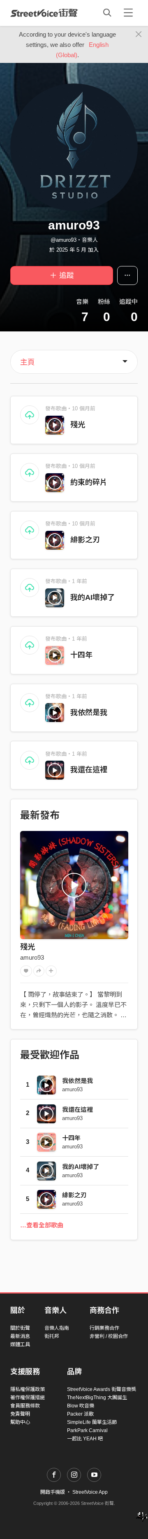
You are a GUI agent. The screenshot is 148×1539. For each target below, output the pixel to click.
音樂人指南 (56, 1328)
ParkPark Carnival (87, 1430)
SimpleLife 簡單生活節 (92, 1422)
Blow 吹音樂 (80, 1406)
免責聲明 (20, 1414)
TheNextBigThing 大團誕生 (97, 1397)
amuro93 (32, 957)
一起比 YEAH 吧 (85, 1439)
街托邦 (51, 1336)
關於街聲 (20, 1328)
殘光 (77, 425)
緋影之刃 (85, 540)
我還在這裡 (88, 770)
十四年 (81, 655)
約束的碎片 (88, 482)
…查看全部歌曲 (41, 1225)
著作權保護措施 (27, 1397)
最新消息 (20, 1336)
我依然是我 (88, 712)
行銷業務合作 (104, 1328)
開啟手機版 (52, 1492)
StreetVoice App (90, 1492)
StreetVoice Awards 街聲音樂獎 (101, 1389)
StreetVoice (44, 13)
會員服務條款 (25, 1406)
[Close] (139, 34)
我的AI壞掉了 (92, 597)
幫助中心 (20, 1422)
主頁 (27, 362)
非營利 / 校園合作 (109, 1336)
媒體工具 (20, 1344)
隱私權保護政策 (27, 1389)
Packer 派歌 (80, 1414)
